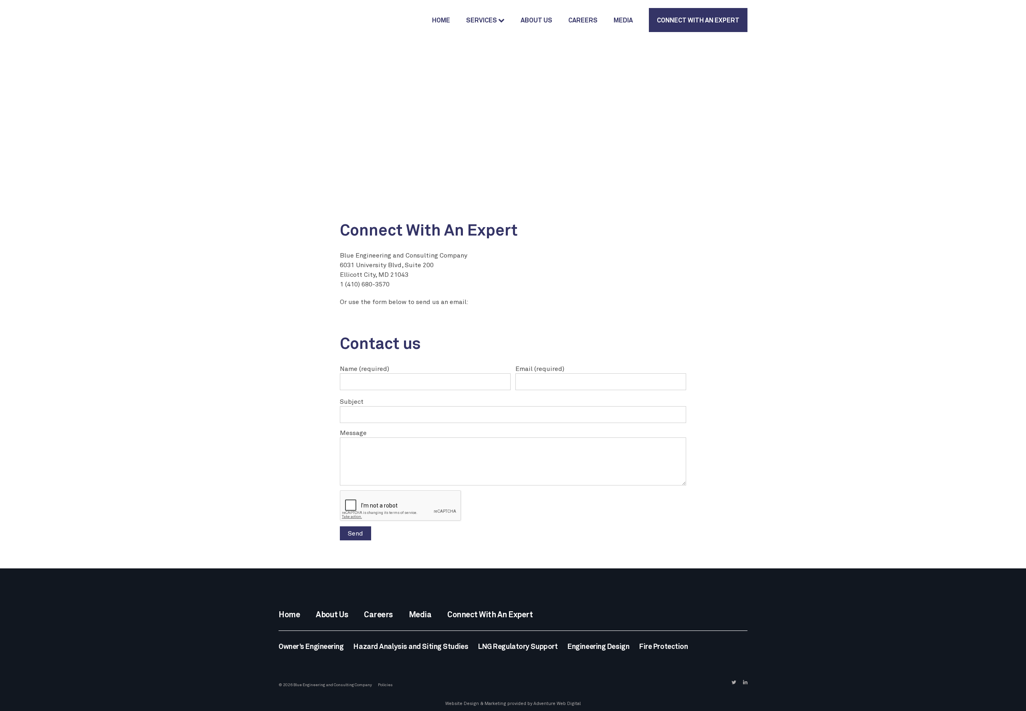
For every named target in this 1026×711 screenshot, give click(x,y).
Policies (385, 684)
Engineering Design (598, 646)
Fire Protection (663, 646)
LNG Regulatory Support (517, 646)
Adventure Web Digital (557, 703)
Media (623, 20)
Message (353, 433)
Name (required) (364, 369)
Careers (583, 20)
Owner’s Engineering (311, 646)
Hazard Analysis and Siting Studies (410, 646)
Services (482, 20)
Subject (352, 401)
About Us (536, 20)
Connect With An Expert (698, 20)
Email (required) (539, 369)
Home (441, 20)
